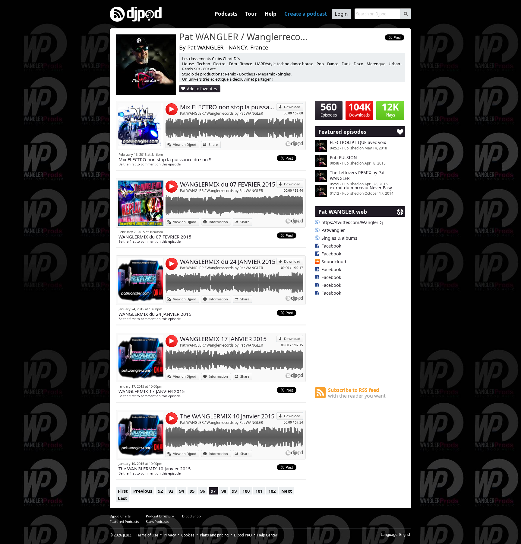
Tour (251, 13)
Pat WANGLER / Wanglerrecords (244, 37)
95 (192, 491)
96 (202, 491)
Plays (390, 109)
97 (213, 491)
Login (341, 13)
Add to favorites (202, 88)
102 (272, 491)
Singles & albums (339, 237)
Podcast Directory (160, 516)
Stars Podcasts (157, 521)
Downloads (359, 109)
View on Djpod (184, 144)
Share (213, 144)
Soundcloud (333, 261)
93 (171, 491)
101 (259, 491)
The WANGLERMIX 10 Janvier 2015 (227, 416)
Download (292, 106)
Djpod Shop (191, 516)
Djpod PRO (243, 535)
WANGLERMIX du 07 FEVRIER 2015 (227, 184)
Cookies (187, 535)
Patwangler (333, 230)
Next (286, 491)
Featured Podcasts (124, 521)
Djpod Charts (120, 516)
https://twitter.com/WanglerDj (352, 222)
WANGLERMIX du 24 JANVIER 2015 (227, 261)
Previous (142, 491)
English (405, 534)
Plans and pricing (214, 535)
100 (246, 491)
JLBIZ (127, 535)
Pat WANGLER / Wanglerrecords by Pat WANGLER (221, 113)
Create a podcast (305, 13)
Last (122, 498)
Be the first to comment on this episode (149, 164)
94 (181, 491)
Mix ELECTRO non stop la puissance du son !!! (228, 107)
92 (160, 491)
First (123, 491)
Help (270, 13)
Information (218, 221)
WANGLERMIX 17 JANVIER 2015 (223, 339)
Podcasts (226, 13)
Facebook (331, 245)
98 (223, 491)
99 (234, 491)
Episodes (328, 109)
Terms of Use (147, 535)
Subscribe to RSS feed (357, 392)
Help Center (267, 535)
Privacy (170, 535)
